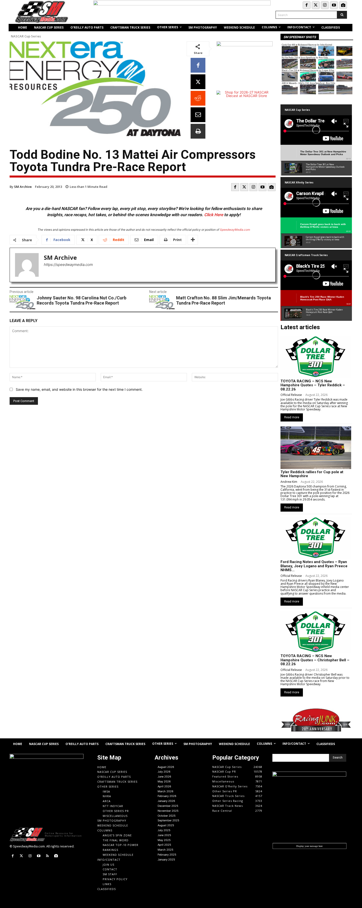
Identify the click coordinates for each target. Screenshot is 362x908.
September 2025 (168, 820)
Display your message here (309, 846)
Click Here (213, 214)
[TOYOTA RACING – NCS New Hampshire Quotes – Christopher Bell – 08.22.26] (315, 632)
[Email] (198, 114)
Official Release (291, 395)
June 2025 (164, 835)
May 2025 (164, 840)
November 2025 (168, 810)
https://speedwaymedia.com (68, 264)
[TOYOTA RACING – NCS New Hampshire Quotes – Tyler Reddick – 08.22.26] (315, 357)
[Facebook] (307, 5)
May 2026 (164, 781)
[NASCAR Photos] (343, 5)
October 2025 (167, 815)
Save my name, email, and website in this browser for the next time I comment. (79, 389)
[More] (193, 240)
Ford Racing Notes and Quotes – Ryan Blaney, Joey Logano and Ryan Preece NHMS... (313, 566)
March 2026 (165, 791)
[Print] (198, 131)
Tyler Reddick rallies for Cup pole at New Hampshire (311, 474)
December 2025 (168, 806)
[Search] (342, 15)
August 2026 (166, 767)
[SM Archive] (27, 265)
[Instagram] (325, 5)
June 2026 (164, 776)
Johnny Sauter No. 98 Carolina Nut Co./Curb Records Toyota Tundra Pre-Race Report (81, 300)
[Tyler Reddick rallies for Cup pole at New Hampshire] (315, 447)
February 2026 (167, 796)
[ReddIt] (198, 98)
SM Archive (23, 186)
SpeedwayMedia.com (235, 229)
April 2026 (164, 786)
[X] (198, 81)
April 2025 (164, 844)
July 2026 (164, 771)
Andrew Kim (288, 482)
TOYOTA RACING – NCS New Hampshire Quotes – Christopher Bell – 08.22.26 (314, 660)
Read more (291, 417)
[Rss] (47, 856)
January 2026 (166, 801)
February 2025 (167, 854)
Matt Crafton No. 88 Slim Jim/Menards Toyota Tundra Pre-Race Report (223, 300)
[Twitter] (316, 5)
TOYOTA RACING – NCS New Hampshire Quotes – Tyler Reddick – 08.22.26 (312, 385)
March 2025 (165, 849)
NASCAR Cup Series (26, 36)
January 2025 (166, 859)
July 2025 (164, 830)
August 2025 (166, 825)
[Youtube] (334, 5)
